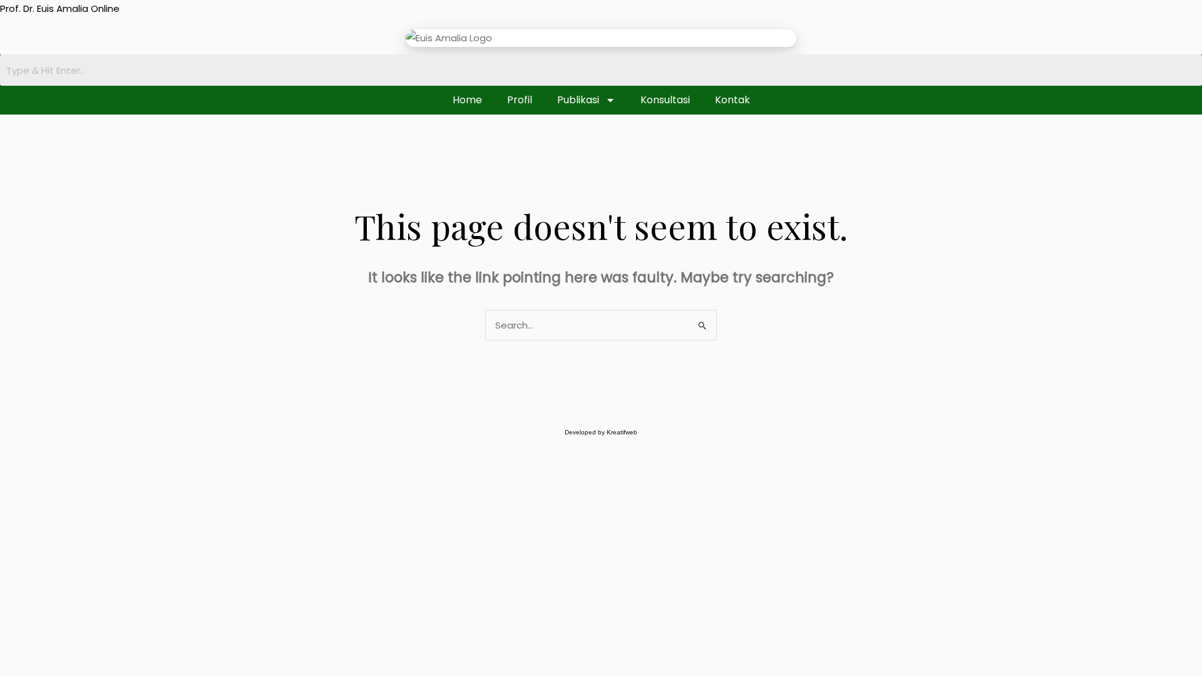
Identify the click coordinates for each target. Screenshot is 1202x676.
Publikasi (578, 100)
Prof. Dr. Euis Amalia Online (60, 8)
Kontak (732, 100)
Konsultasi (665, 100)
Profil (519, 100)
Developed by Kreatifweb (601, 432)
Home (467, 100)
